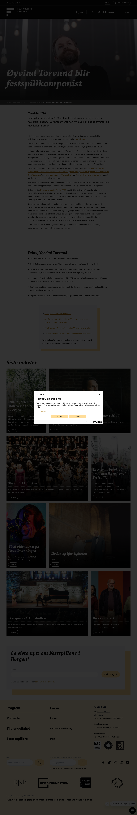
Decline (77, 416)
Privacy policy (41, 411)
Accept (59, 416)
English (39, 394)
